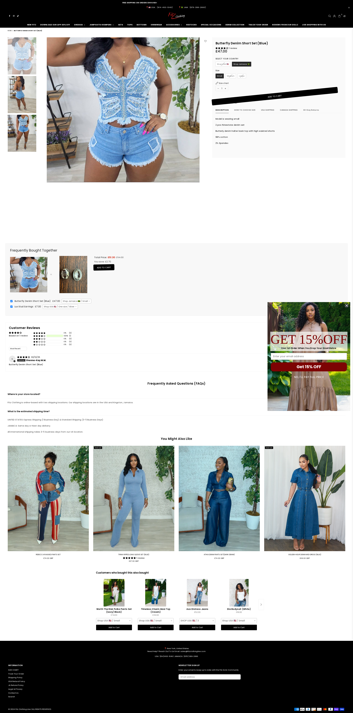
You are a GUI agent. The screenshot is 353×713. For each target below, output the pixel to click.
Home (10, 31)
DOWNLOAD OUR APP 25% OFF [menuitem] (55, 24)
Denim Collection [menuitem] (234, 24)
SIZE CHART (13, 670)
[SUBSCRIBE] (237, 677)
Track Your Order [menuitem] (258, 24)
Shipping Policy (15, 677)
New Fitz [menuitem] (31, 24)
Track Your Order (16, 674)
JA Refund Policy (16, 685)
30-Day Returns (311, 110)
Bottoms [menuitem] (142, 24)
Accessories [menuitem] (173, 24)
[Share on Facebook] (225, 103)
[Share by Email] (236, 103)
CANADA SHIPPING (289, 110)
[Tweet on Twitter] (229, 103)
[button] (222, 48)
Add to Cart (103, 267)
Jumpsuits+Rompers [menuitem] (100, 24)
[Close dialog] (346, 305)
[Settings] (343, 16)
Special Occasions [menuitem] (211, 24)
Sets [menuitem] (120, 24)
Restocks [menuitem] (191, 24)
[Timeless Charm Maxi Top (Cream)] (156, 593)
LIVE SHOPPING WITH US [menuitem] (314, 24)
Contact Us (13, 693)
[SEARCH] (329, 16)
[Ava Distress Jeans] (197, 593)
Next (206, 132)
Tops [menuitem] (130, 24)
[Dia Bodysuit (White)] (239, 593)
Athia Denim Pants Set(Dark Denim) (219, 554)
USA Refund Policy (16, 681)
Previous (40, 132)
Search (11, 696)
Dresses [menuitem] (78, 24)
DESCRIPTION (222, 110)
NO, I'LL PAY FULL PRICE (309, 377)
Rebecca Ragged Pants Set (48, 554)
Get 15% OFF (309, 367)
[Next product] (261, 604)
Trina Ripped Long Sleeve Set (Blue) (133, 554)
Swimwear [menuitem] (156, 24)
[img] (24, 357)
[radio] (223, 64)
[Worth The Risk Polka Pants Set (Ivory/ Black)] (114, 593)
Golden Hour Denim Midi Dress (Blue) (304, 554)
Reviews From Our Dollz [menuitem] (285, 24)
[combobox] (76, 301)
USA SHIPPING (267, 110)
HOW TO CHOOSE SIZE (245, 110)
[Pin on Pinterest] (232, 103)
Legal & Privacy (15, 689)
